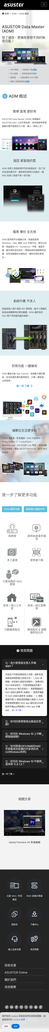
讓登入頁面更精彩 (17, 81)
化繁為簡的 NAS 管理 (29, 77)
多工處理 (14, 73)
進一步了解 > (17, 710)
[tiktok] (7, 1007)
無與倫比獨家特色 (35, 509)
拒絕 (6, 1026)
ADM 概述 (14, 69)
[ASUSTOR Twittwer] (26, 1007)
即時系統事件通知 (29, 73)
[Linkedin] (12, 1007)
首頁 (6, 13)
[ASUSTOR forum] (41, 1007)
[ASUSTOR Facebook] (16, 1007)
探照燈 (13, 77)
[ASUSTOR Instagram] (21, 1007)
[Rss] (31, 1007)
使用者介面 (27, 69)
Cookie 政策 (19, 1019)
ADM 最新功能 (12, 509)
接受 (15, 1026)
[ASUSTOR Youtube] (36, 1007)
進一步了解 (23, 386)
